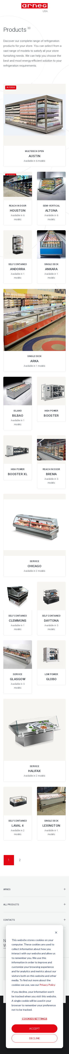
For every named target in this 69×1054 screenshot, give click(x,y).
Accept (34, 1028)
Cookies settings (34, 1018)
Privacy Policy (47, 984)
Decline (34, 1038)
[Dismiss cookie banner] (56, 933)
